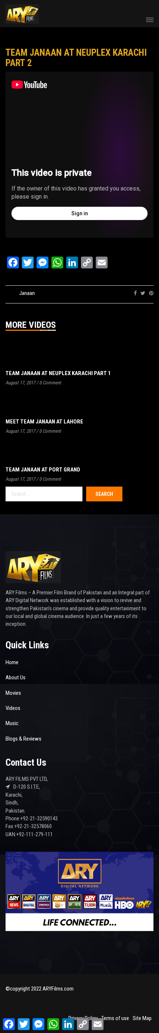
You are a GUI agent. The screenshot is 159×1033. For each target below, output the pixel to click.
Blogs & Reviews (23, 738)
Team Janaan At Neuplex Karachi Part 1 (58, 373)
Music (12, 723)
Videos (13, 708)
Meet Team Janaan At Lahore (44, 421)
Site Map (142, 1018)
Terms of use (115, 1018)
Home (12, 662)
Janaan (27, 293)
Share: (122, 293)
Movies (13, 693)
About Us (16, 677)
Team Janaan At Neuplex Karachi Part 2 (76, 57)
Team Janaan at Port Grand (43, 469)
